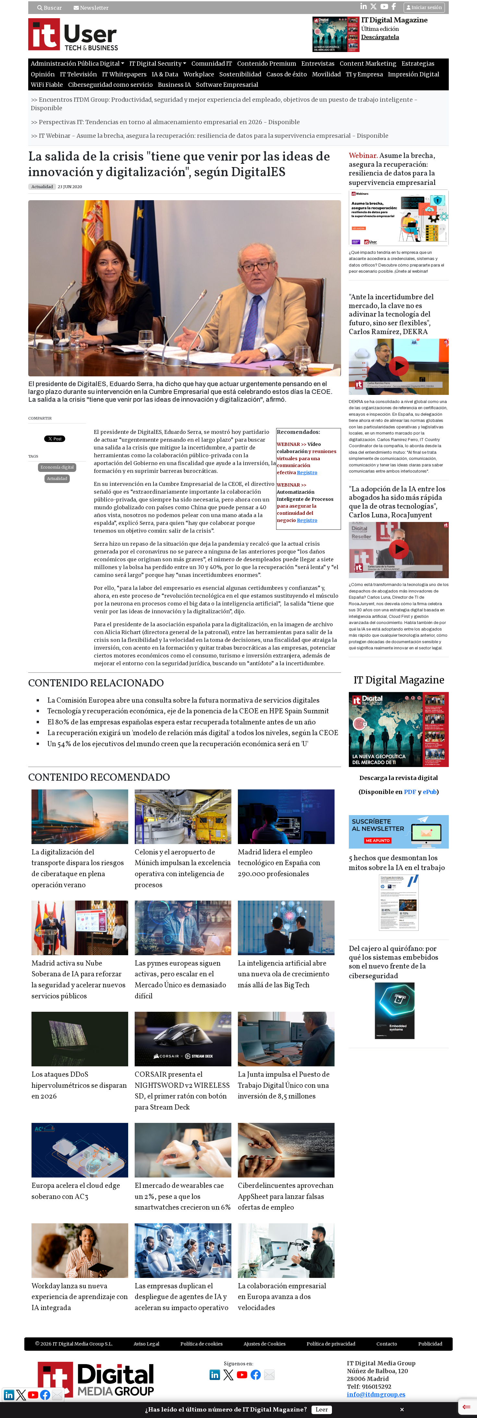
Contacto (386, 1344)
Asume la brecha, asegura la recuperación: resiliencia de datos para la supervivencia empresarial (392, 170)
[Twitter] (373, 6)
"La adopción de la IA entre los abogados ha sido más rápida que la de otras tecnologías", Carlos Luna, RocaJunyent (397, 503)
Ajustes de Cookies (265, 1344)
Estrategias (418, 63)
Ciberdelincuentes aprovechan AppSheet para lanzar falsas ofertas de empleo (286, 1197)
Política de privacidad (331, 1344)
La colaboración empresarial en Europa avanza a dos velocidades (282, 1297)
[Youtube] (384, 6)
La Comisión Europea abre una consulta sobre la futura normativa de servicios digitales (183, 701)
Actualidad (57, 478)
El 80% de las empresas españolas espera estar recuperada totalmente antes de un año (181, 723)
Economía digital (57, 467)
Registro (307, 472)
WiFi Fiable (47, 84)
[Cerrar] (402, 1408)
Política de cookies (201, 1344)
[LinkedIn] (364, 6)
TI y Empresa (364, 74)
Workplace (198, 74)
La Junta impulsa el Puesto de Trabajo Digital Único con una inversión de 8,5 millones (284, 1086)
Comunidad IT (211, 63)
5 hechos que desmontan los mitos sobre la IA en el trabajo (397, 863)
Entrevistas (318, 63)
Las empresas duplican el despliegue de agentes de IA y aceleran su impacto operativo (181, 1297)
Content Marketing (368, 63)
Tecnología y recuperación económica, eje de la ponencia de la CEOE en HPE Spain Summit (188, 712)
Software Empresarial (227, 84)
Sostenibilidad (240, 74)
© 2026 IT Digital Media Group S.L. (74, 1344)
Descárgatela (380, 37)
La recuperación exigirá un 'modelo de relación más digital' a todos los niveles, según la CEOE (192, 733)
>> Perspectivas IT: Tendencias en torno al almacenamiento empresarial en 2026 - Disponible (165, 122)
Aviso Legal (146, 1344)
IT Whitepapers (124, 74)
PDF (410, 792)
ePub (429, 792)
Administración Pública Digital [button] (75, 63)
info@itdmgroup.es (376, 1394)
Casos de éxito (286, 74)
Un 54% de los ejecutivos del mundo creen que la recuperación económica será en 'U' (177, 744)
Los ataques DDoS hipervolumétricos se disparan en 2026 (79, 1086)
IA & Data (165, 74)
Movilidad (326, 74)
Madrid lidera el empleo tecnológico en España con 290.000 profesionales (279, 863)
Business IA (174, 84)
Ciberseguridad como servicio (110, 84)
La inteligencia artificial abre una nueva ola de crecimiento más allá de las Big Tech (283, 975)
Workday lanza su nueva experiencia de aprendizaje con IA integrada (79, 1297)
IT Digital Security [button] (155, 63)
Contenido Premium (266, 63)
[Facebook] (394, 6)
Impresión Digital (413, 74)
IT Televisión (78, 74)
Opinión (43, 74)
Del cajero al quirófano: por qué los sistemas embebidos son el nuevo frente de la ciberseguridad (393, 963)
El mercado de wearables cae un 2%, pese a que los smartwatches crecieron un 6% (183, 1197)
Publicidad (430, 1344)
